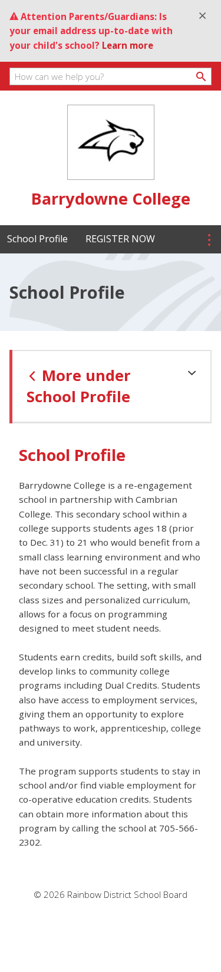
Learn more (127, 45)
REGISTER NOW (120, 238)
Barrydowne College (110, 198)
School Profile (37, 238)
